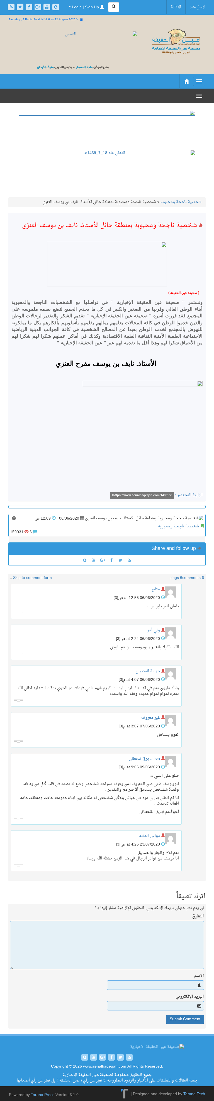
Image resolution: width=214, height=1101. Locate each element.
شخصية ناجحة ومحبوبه (180, 202)
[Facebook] (29, 7)
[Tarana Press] (124, 1094)
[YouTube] (47, 7)
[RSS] (11, 7)
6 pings (175, 578)
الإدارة (176, 7)
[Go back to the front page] (175, 42)
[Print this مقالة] (14, 518)
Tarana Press (42, 1095)
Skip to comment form (32, 578)
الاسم (199, 976)
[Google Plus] (38, 7)
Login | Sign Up (85, 7)
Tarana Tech (194, 1094)
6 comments (193, 578)
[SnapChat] (56, 7)
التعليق (198, 916)
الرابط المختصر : (157, 495)
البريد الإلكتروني (190, 997)
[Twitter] (20, 7)
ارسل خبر (197, 7)
